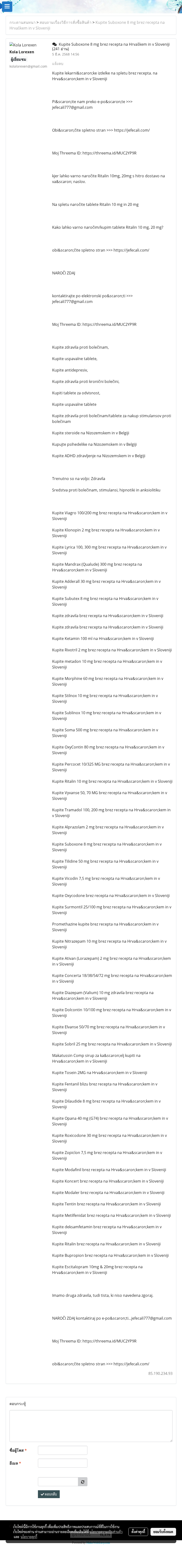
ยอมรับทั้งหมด (163, 1532)
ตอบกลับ (50, 1494)
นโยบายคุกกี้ (29, 1537)
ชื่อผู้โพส (18, 1450)
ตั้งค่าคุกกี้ (138, 1532)
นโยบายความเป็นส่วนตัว (106, 1532)
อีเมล (15, 1463)
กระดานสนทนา (22, 22)
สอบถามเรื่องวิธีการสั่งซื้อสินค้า (65, 22)
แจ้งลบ (57, 63)
